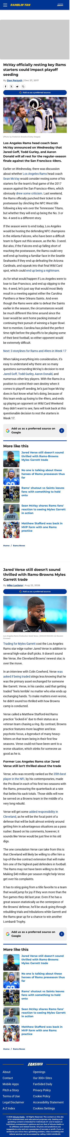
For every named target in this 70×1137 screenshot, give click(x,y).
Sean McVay (11, 178)
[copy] (23, 86)
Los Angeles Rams (35, 173)
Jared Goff (10, 374)
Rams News (19, 545)
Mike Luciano (15, 585)
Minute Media (19, 1117)
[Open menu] (5, 5)
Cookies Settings (44, 1108)
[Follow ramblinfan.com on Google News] (61, 430)
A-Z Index (9, 1108)
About (6, 1072)
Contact (8, 1078)
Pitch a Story (11, 1090)
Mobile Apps (11, 1084)
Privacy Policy (42, 1090)
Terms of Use (11, 1096)
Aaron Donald (43, 374)
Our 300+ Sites (42, 1078)
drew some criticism (29, 193)
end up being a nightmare (42, 270)
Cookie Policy (41, 1096)
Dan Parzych (14, 80)
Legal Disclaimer (13, 1102)
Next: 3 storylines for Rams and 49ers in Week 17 (34, 351)
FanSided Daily (42, 1084)
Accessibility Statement (48, 1102)
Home (6, 545)
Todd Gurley (26, 374)
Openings (39, 1072)
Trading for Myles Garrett (19, 643)
